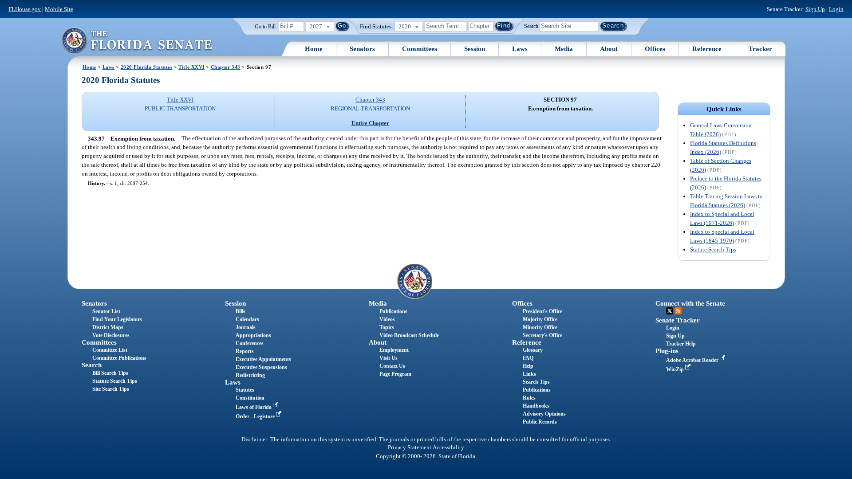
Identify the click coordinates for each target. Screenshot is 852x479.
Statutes (245, 390)
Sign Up (815, 9)
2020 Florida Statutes (147, 67)
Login (836, 9)
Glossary (533, 350)
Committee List (109, 350)
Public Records (540, 422)
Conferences (250, 343)
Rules (529, 398)
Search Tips (536, 382)
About (609, 48)
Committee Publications (119, 358)
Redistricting (250, 375)
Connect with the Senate (690, 303)
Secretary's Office (542, 335)
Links (529, 374)
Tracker (760, 48)
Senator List (106, 311)
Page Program (395, 374)
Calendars (247, 319)
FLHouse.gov (24, 9)
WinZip (675, 369)
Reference (707, 48)
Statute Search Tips (713, 249)
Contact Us (392, 366)
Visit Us (388, 358)
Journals (246, 327)
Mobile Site (59, 9)
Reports (245, 351)
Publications (393, 311)
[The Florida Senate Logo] (136, 40)
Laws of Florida (254, 407)
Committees (419, 48)
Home (314, 48)
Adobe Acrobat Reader (693, 360)
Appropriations (253, 335)
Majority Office (540, 319)
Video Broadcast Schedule (409, 335)
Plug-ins (666, 350)
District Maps (107, 327)
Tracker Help (681, 344)
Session (474, 48)
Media (564, 48)
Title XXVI (191, 67)
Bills (240, 311)
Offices (655, 48)
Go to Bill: (266, 26)
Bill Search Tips (110, 373)
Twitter (669, 310)
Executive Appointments (263, 359)
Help (528, 366)
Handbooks (536, 406)
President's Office (542, 311)
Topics (386, 327)
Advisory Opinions (544, 414)
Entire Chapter (370, 123)
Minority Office (540, 327)
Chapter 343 (226, 67)
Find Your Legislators (117, 319)
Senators (362, 48)
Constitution (250, 398)
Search (531, 25)
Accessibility (448, 447)
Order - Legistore (256, 416)
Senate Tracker (677, 320)
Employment (394, 350)
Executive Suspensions (261, 367)
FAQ (528, 358)
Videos (387, 319)
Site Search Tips (110, 389)
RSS (678, 310)
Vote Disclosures (111, 335)
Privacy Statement (409, 447)
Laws (520, 48)
